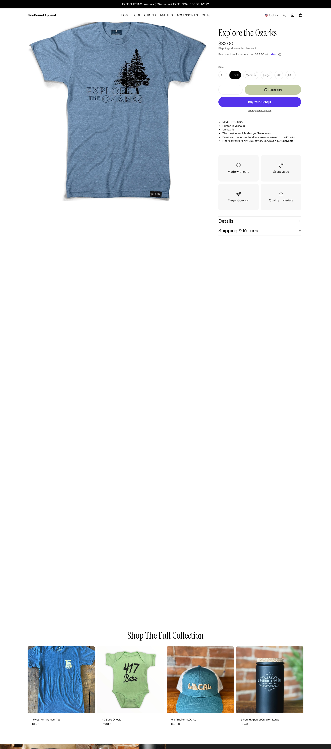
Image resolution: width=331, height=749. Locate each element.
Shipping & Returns (238, 230)
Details (225, 221)
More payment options (259, 110)
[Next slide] (297, 679)
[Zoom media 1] (117, 111)
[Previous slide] (242, 679)
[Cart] (301, 15)
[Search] (284, 15)
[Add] (227, 707)
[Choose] (88, 707)
